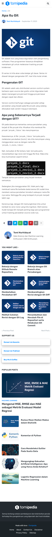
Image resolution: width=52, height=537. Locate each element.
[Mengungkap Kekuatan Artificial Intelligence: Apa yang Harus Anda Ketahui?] (10, 464)
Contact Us (27, 530)
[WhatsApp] (20, 223)
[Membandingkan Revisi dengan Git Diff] (39, 283)
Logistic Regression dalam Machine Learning (34, 478)
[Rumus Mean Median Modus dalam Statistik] (10, 421)
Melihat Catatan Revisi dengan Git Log (13, 316)
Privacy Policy (21, 533)
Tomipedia (33, 525)
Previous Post (8, 331)
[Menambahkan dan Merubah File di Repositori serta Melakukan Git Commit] (39, 305)
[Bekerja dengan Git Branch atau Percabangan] (39, 257)
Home (4, 11)
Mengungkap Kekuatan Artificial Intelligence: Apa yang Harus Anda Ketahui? (34, 464)
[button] (3, 3)
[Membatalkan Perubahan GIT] (13, 283)
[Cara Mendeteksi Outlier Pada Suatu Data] (10, 449)
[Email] (36, 223)
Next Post (45, 331)
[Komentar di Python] (10, 435)
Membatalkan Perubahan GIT (9, 293)
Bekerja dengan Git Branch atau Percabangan (37, 269)
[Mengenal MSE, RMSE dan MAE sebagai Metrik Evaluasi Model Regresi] (26, 385)
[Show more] (41, 223)
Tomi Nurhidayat (22, 232)
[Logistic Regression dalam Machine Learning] (10, 478)
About (18, 530)
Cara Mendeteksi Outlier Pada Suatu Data (33, 449)
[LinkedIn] (25, 223)
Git (9, 11)
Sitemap (33, 533)
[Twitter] (15, 223)
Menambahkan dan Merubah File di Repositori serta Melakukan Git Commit (37, 320)
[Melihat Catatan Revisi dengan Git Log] (13, 305)
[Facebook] (10, 223)
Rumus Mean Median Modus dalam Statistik (35, 421)
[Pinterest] (30, 223)
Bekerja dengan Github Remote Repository (10, 269)
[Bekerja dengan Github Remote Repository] (13, 257)
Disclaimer (38, 530)
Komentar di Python (31, 435)
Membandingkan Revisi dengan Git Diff (39, 293)
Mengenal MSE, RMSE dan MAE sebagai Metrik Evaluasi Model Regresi (21, 407)
